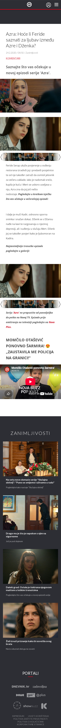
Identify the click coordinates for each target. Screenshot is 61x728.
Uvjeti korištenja (38, 716)
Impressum (18, 716)
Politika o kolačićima (30, 722)
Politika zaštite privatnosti (30, 719)
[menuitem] (48, 5)
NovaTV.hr (31, 4)
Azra (16, 312)
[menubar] (48, 5)
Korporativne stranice (30, 724)
